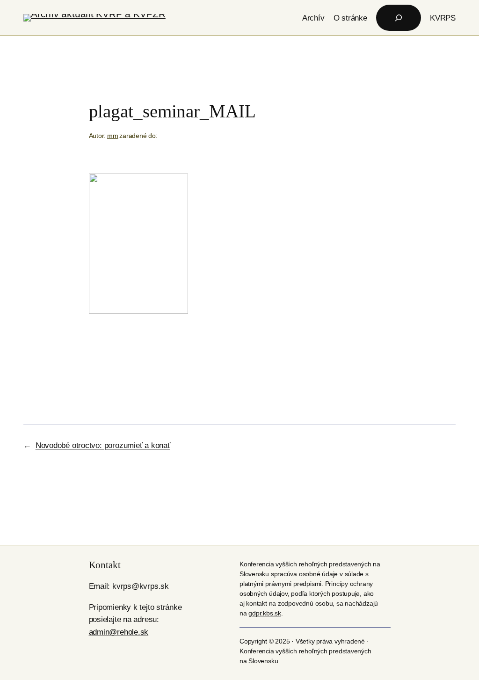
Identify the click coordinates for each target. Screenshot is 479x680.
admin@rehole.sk (119, 632)
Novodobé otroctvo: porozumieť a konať (103, 445)
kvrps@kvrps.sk (140, 586)
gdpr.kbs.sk (264, 613)
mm (112, 135)
